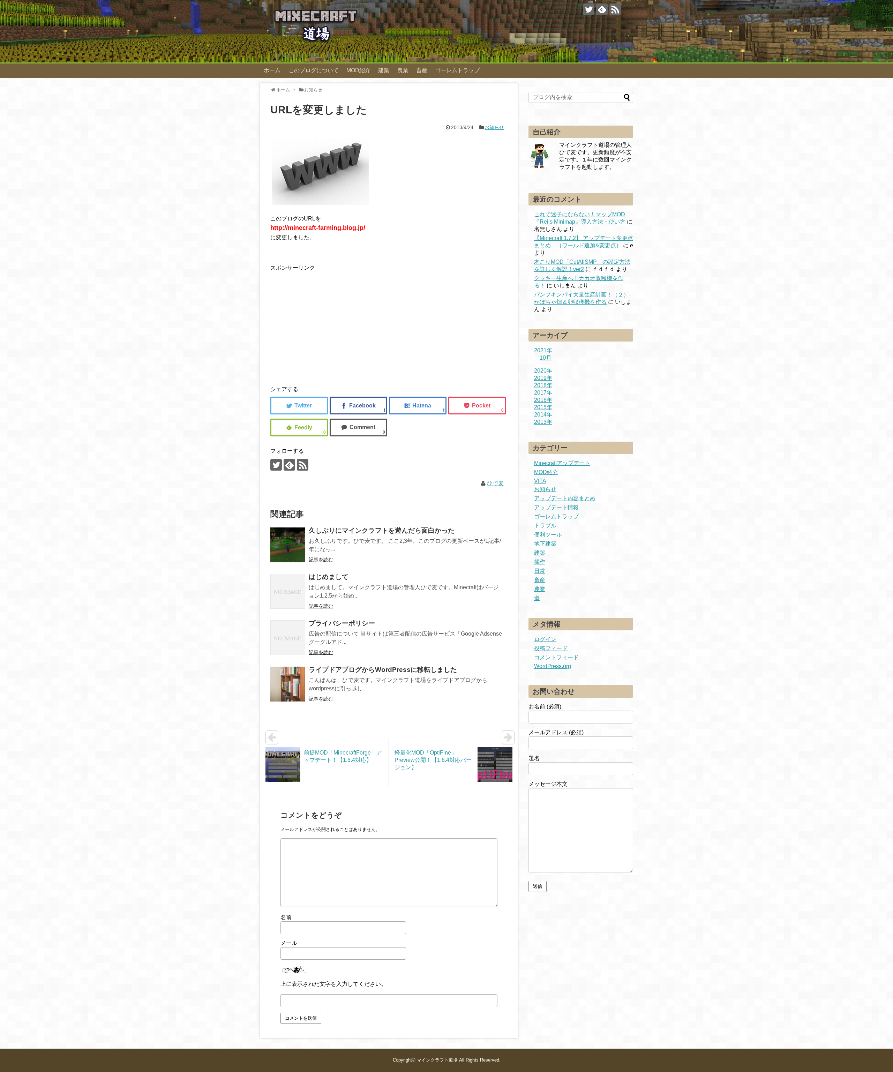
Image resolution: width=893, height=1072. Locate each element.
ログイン (545, 639)
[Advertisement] (329, 327)
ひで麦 (495, 483)
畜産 (421, 70)
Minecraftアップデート (562, 463)
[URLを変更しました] (417, 405)
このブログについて (313, 70)
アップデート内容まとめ (564, 498)
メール (288, 943)
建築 (383, 70)
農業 (402, 70)
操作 (539, 562)
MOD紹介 (358, 70)
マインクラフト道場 (437, 1060)
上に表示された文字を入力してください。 (333, 984)
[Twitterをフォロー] (588, 9)
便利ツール (548, 535)
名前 (286, 917)
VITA (540, 481)
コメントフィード (556, 657)
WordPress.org (552, 666)
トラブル (545, 525)
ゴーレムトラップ (457, 70)
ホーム (272, 70)
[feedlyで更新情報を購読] (602, 9)
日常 (539, 571)
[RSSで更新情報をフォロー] (615, 9)
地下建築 (545, 544)
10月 (545, 358)
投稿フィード (551, 648)
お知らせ (494, 127)
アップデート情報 (556, 507)
